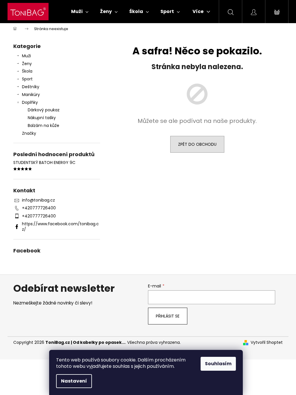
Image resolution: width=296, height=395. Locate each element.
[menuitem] (79, 11)
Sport (27, 79)
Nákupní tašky (42, 118)
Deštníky (30, 87)
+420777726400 (39, 208)
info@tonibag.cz (38, 200)
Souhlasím (218, 363)
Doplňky (30, 102)
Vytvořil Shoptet (267, 342)
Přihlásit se (168, 316)
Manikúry (31, 94)
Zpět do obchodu (197, 144)
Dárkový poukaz (44, 110)
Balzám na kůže (43, 125)
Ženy (27, 64)
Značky (29, 133)
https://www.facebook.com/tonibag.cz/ (60, 226)
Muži (26, 56)
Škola (27, 71)
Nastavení (74, 381)
